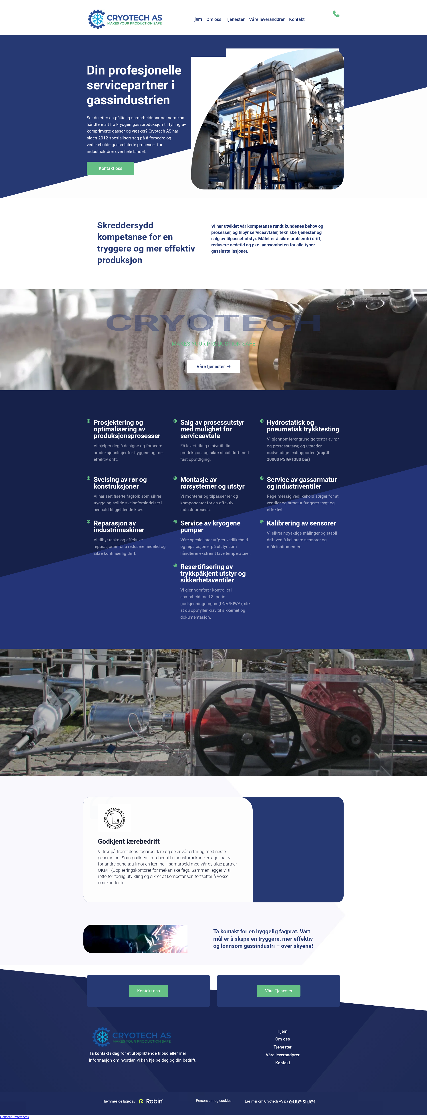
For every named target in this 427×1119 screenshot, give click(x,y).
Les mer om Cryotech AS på (267, 1101)
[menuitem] (196, 19)
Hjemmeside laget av (118, 1101)
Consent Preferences (14, 1117)
